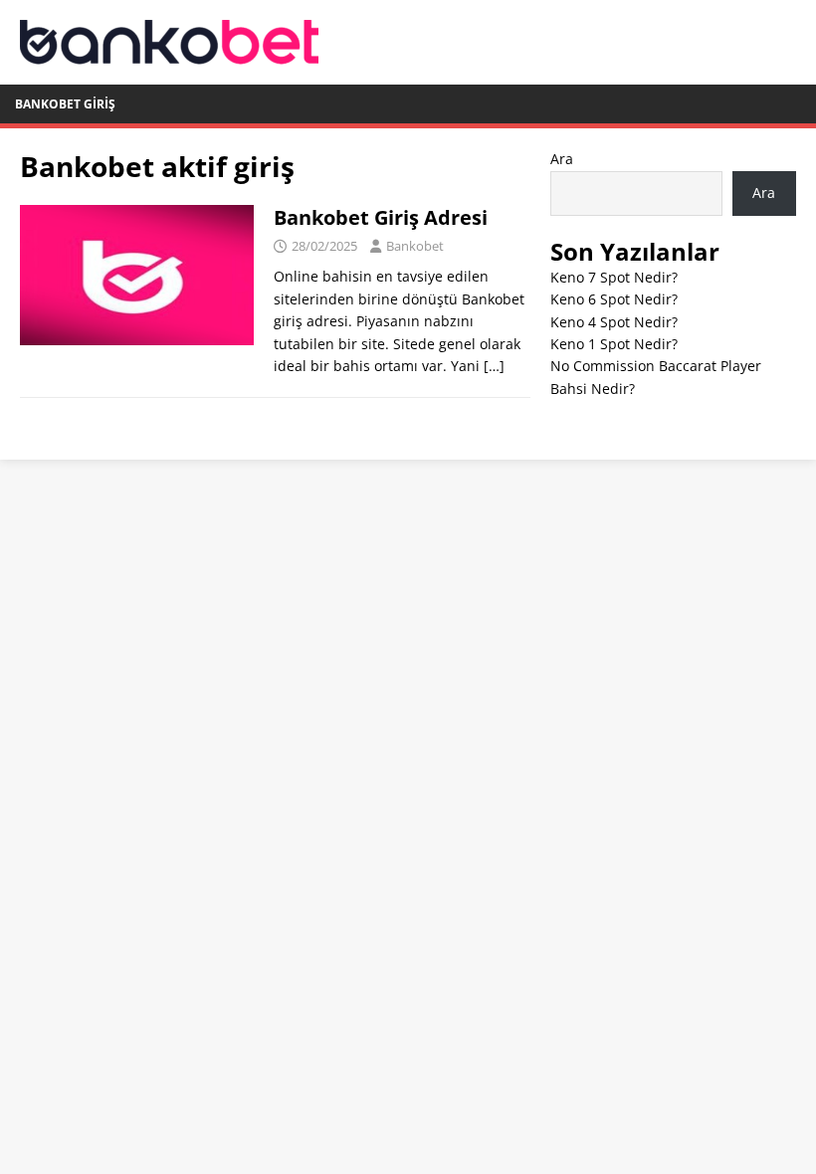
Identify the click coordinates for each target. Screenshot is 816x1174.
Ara (561, 158)
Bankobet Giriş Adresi (381, 217)
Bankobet (415, 246)
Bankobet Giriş (65, 104)
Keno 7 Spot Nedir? (614, 277)
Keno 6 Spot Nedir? (614, 299)
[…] (494, 365)
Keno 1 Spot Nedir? (614, 343)
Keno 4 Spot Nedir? (614, 321)
